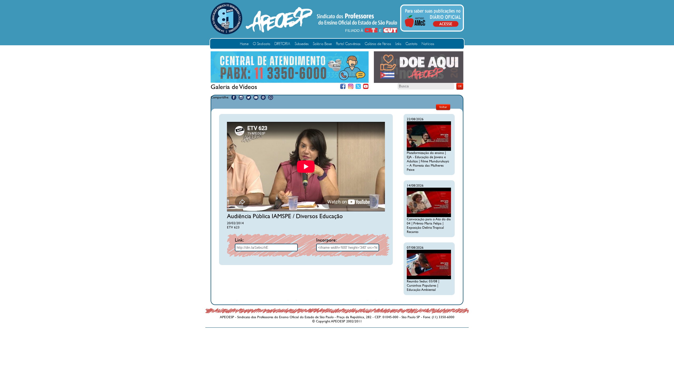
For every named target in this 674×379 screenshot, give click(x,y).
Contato (411, 44)
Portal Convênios (348, 44)
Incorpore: (326, 240)
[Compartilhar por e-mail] (263, 97)
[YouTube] (366, 86)
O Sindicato (261, 44)
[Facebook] (343, 86)
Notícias (428, 44)
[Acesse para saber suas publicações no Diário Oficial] (433, 28)
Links (398, 44)
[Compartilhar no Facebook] (233, 97)
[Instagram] (350, 86)
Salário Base (322, 44)
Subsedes (302, 44)
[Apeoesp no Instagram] (241, 97)
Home (244, 44)
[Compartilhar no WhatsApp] (270, 97)
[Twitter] (358, 86)
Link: (239, 240)
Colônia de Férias (378, 44)
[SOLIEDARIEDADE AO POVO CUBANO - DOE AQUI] (418, 82)
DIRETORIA (282, 44)
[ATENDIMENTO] (290, 81)
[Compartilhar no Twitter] (248, 97)
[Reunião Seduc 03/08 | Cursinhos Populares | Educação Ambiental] (429, 278)
